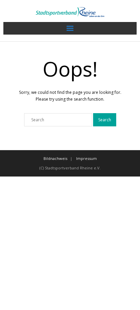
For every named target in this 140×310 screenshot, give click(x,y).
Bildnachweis (55, 158)
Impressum (86, 158)
